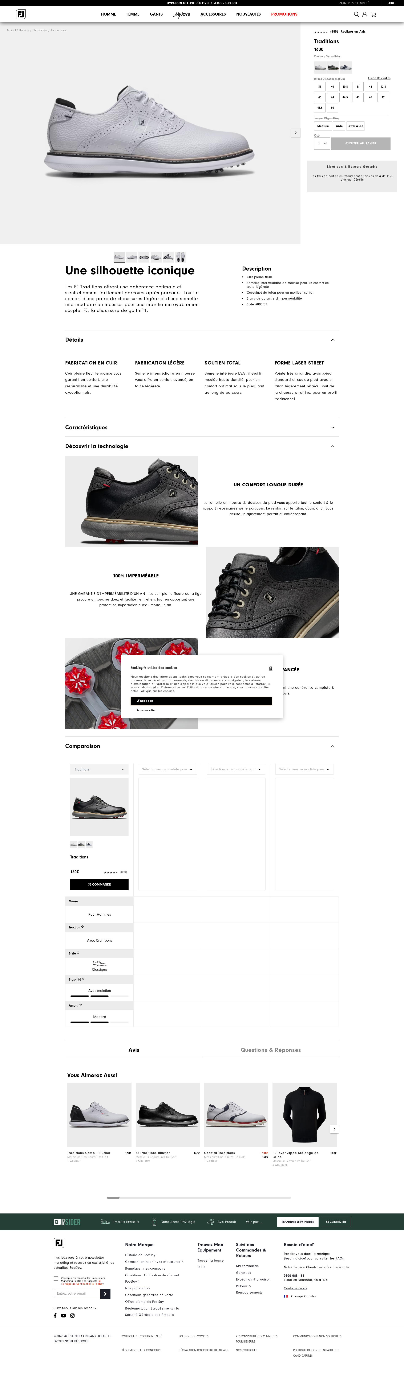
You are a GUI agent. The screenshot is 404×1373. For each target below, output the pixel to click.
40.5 (345, 86)
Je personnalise (146, 710)
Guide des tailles (379, 78)
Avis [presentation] (134, 1050)
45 (357, 97)
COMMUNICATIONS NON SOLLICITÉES (317, 1336)
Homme (108, 14)
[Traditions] (150, 133)
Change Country (303, 1296)
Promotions (284, 14)
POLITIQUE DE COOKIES (194, 1336)
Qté (317, 135)
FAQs (340, 1258)
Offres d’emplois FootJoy (144, 1302)
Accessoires (213, 14)
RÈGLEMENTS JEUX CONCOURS (141, 1350)
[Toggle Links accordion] (158, 1245)
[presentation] (270, 1050)
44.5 (345, 97)
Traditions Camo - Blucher (88, 1153)
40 (332, 86)
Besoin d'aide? (295, 1258)
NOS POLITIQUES (246, 1350)
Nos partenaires (137, 1288)
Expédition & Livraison (253, 1279)
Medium (323, 126)
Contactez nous (295, 1288)
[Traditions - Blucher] (99, 1146)
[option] (150, 133)
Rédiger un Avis (353, 31)
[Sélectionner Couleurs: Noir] (333, 67)
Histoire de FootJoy (140, 1255)
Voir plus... (254, 1222)
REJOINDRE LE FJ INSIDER (298, 1222)
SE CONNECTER (336, 1222)
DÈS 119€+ (188, 3)
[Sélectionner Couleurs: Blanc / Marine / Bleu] (346, 67)
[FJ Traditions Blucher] (168, 1146)
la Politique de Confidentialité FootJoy (82, 1282)
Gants (156, 14)
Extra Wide (355, 126)
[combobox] (168, 769)
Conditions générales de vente (149, 1295)
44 (332, 97)
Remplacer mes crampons (145, 1268)
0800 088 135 (294, 1276)
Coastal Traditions (219, 1153)
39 (319, 86)
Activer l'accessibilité (354, 3)
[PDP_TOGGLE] (329, 746)
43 (319, 97)
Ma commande (247, 1266)
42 (370, 86)
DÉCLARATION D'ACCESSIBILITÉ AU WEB (204, 1350)
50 (332, 108)
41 (357, 86)
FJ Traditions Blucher (153, 1153)
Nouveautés (248, 14)
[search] (356, 14)
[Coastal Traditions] (236, 1146)
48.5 (320, 108)
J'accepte (145, 701)
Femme (132, 14)
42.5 (383, 86)
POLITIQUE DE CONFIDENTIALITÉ (141, 1336)
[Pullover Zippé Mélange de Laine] (304, 1146)
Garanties (243, 1273)
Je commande (99, 884)
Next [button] (295, 133)
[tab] (373, 14)
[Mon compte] (365, 14)
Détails (359, 179)
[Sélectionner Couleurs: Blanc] (320, 67)
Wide (339, 126)
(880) (334, 31)
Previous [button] (4, 133)
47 (383, 97)
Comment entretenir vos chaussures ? (154, 1262)
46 (370, 97)
